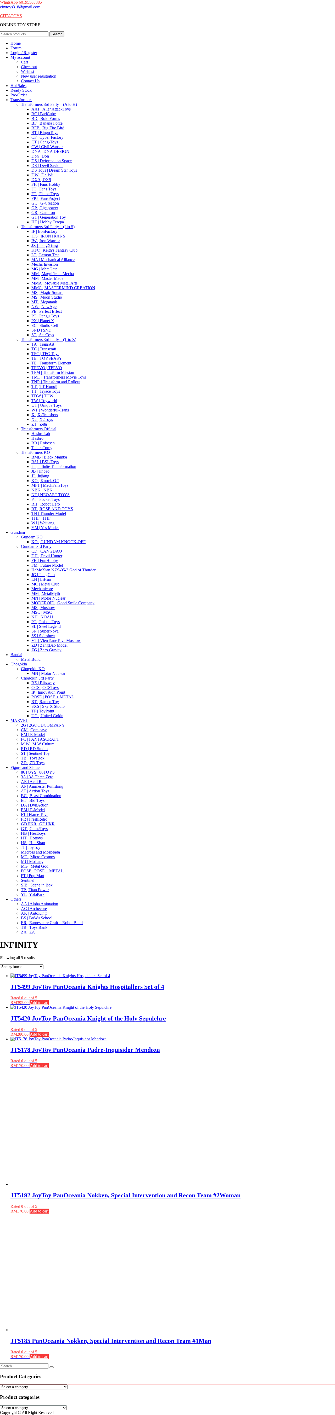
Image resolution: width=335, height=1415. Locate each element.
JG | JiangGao (43, 574)
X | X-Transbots (44, 415)
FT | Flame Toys (45, 194)
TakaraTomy (41, 447)
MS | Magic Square (47, 292)
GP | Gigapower (44, 208)
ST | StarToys (42, 335)
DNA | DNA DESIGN (50, 151)
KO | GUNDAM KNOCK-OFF (58, 542)
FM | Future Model (47, 565)
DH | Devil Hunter (46, 556)
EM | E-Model (33, 734)
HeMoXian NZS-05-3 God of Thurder (63, 570)
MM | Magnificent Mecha (52, 273)
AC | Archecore (34, 908)
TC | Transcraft (43, 349)
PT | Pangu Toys (45, 316)
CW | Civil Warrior (47, 146)
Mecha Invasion (44, 264)
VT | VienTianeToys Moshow (56, 640)
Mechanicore (42, 589)
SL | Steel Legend (46, 626)
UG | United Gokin (47, 716)
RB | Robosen (43, 443)
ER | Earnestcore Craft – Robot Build (52, 922)
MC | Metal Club (45, 584)
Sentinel (27, 880)
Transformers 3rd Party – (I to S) (48, 226)
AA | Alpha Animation (39, 904)
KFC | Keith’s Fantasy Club (54, 250)
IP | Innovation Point (48, 692)
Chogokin (18, 664)
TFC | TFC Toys (45, 353)
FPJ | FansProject (45, 198)
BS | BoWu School (36, 918)
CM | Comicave (34, 730)
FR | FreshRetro (34, 819)
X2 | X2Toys (42, 419)
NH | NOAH (42, 617)
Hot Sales (18, 85)
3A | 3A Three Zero (37, 777)
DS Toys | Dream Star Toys (54, 170)
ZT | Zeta (39, 424)
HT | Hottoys (32, 838)
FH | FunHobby (44, 560)
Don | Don (40, 156)
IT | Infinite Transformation (53, 466)
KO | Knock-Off (45, 480)
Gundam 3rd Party (36, 546)
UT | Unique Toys (46, 405)
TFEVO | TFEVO (46, 368)
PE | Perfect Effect (46, 311)
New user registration (38, 76)
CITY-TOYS (11, 16)
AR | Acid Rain (34, 781)
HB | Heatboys (33, 833)
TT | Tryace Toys (45, 391)
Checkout (29, 67)
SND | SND (41, 330)
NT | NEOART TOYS (50, 494)
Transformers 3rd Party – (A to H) (49, 104)
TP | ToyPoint (42, 711)
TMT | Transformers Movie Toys (58, 377)
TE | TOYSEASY (46, 358)
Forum (15, 48)
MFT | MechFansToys (49, 485)
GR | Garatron (43, 212)
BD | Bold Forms (45, 118)
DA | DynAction (34, 805)
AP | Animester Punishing (42, 786)
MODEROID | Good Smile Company (62, 603)
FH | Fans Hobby (45, 184)
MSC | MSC (41, 612)
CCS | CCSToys (45, 687)
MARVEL (19, 720)
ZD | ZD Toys (32, 763)
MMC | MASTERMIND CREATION (63, 288)
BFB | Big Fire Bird (47, 128)
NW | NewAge (44, 306)
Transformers (21, 99)
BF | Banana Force (47, 123)
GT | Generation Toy (48, 217)
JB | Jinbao (40, 471)
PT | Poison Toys (45, 621)
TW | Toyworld (44, 400)
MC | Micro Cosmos (38, 857)
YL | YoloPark (32, 894)
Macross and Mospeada (40, 852)
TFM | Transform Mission (52, 372)
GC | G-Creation (45, 203)
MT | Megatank (44, 302)
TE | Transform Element (51, 363)
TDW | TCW (42, 396)
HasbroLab (40, 433)
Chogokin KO (33, 668)
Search (57, 34)
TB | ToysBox (32, 758)
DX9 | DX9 (41, 179)
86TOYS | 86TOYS (38, 772)
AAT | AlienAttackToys (51, 109)
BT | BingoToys (44, 132)
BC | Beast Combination (41, 795)
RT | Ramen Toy (45, 701)
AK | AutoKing (34, 913)
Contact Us (30, 81)
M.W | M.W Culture (37, 744)
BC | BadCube (43, 114)
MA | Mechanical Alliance (53, 259)
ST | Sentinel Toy (35, 753)
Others (15, 899)
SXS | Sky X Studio (48, 706)
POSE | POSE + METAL (52, 697)
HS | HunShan (33, 842)
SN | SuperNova (45, 631)
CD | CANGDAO (46, 551)
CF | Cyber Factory (47, 137)
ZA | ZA (28, 932)
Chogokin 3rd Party (37, 678)
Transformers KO (35, 452)
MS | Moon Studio (46, 297)
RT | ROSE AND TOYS (52, 509)
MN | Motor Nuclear (48, 598)
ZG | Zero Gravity (46, 650)
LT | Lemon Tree (45, 255)
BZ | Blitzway (43, 683)
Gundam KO (32, 537)
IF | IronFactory (44, 231)
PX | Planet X (42, 320)
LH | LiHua (41, 579)
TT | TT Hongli (44, 386)
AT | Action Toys (35, 791)
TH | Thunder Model (48, 513)
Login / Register (23, 52)
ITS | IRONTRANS (48, 236)
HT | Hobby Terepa (47, 222)
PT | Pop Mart (32, 875)
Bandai (16, 654)
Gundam (17, 532)
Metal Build (31, 659)
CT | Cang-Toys (44, 142)
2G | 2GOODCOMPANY (43, 725)
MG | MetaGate (44, 269)
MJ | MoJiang (32, 861)
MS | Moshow (43, 607)
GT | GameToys (34, 828)
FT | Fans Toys (43, 189)
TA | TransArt (42, 344)
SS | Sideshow (43, 636)
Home (15, 43)
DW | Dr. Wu (42, 175)
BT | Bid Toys (32, 800)
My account (20, 57)
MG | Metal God (34, 866)
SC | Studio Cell (44, 325)
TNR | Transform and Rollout (55, 382)
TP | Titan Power (35, 890)
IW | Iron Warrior (45, 241)
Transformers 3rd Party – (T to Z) (48, 339)
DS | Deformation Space (51, 161)
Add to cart (39, 1002)
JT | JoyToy (30, 847)
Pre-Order (18, 95)
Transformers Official (38, 429)
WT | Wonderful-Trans (50, 410)
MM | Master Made (47, 278)
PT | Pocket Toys (45, 499)
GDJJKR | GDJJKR (38, 824)
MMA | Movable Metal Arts (54, 283)
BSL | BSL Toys (45, 462)
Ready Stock (21, 90)
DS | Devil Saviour (47, 165)
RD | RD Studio (34, 748)
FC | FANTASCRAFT (40, 739)
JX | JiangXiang (44, 245)
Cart (24, 62)
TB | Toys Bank (34, 927)
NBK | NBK (42, 490)
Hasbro (37, 438)
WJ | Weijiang (42, 523)
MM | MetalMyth (45, 593)
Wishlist (27, 71)
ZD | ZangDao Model (49, 645)
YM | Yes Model (45, 527)
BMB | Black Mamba (49, 457)
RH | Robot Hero (45, 504)
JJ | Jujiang (40, 476)
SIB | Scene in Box (37, 885)
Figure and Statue (25, 767)
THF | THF (41, 518)
